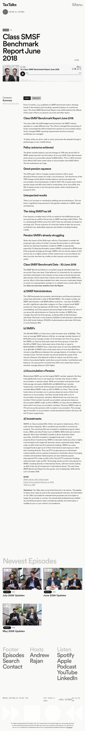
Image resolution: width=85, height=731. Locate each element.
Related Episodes (11, 103)
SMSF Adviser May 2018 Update (36, 480)
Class (39, 105)
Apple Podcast (66, 663)
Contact (12, 666)
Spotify (65, 655)
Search (11, 660)
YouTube (67, 672)
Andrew (39, 655)
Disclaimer (69, 727)
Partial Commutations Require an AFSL (38, 482)
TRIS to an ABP (29, 485)
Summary (7, 100)
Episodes (13, 655)
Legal (61, 699)
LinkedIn (67, 677)
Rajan (36, 660)
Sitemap (68, 699)
